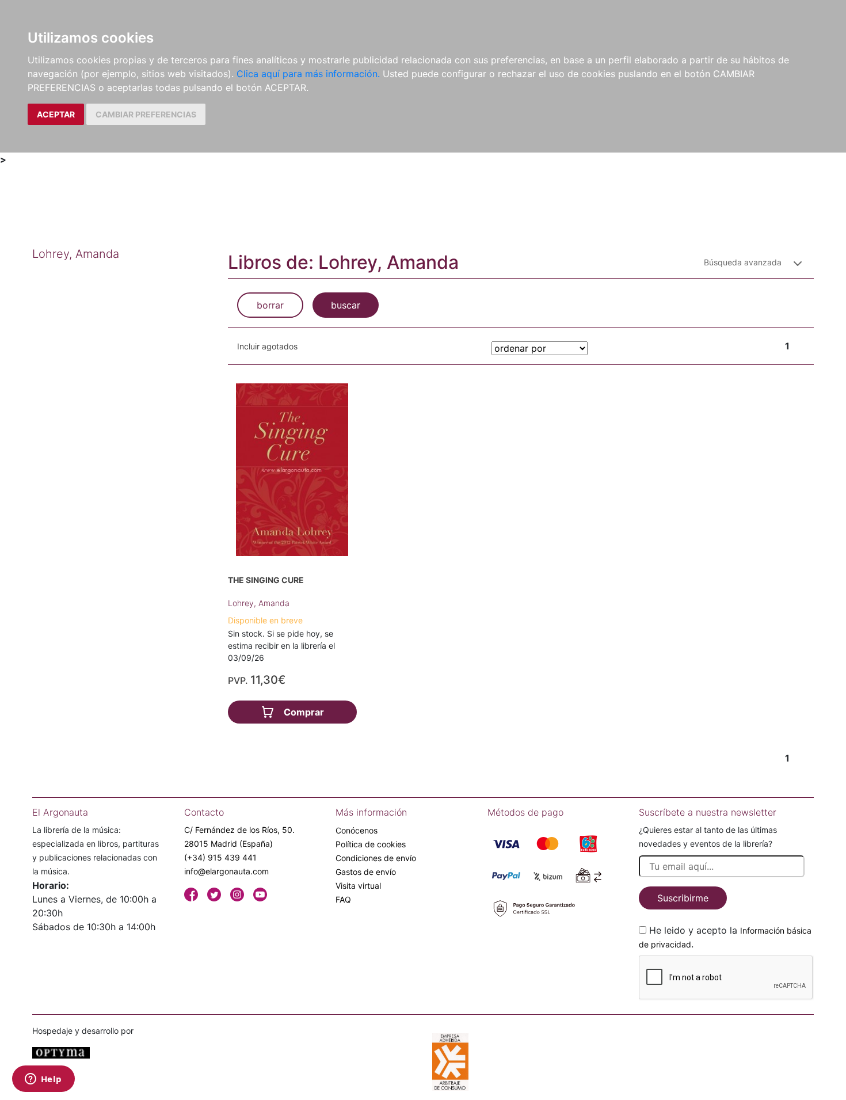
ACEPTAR (56, 114)
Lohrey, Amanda (258, 603)
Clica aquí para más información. (308, 73)
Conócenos (357, 830)
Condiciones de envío (376, 858)
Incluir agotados (267, 346)
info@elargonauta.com (226, 871)
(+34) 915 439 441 (220, 857)
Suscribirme (682, 898)
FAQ (343, 899)
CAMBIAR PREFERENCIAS (146, 114)
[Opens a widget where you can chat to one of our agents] (43, 1079)
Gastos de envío (366, 872)
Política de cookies (371, 844)
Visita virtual (358, 885)
